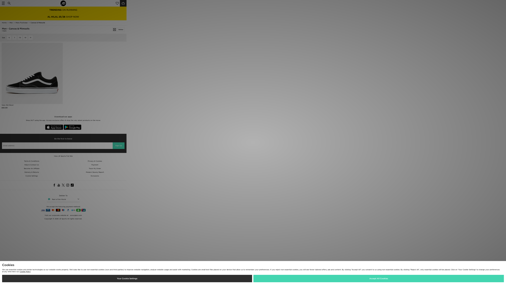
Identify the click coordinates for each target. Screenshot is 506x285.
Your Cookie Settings (127, 278)
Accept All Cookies (378, 278)
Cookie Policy (25, 272)
